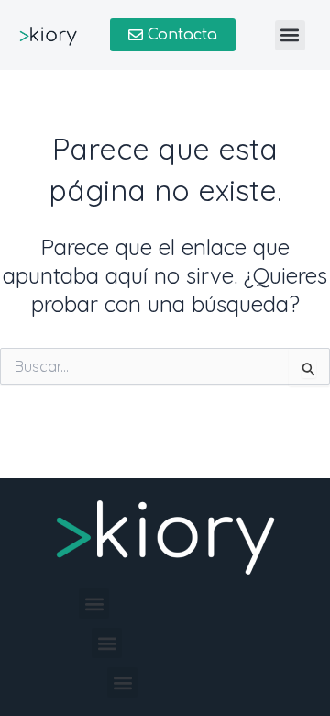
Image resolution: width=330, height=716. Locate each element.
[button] (290, 35)
